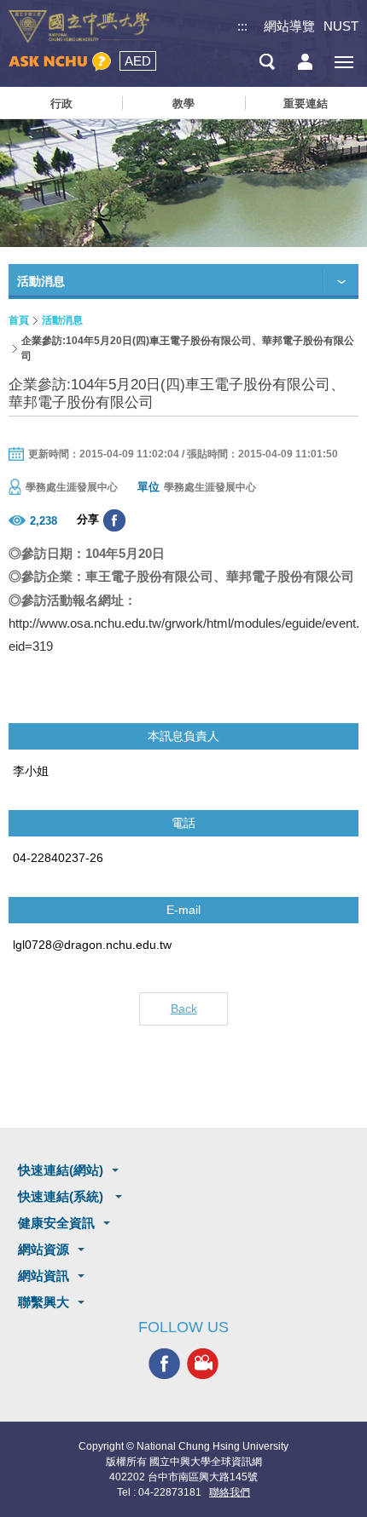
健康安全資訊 (56, 1222)
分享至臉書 (114, 520)
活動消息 (62, 320)
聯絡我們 (229, 1492)
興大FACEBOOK (164, 1363)
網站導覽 (289, 26)
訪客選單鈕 (305, 62)
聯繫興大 (43, 1302)
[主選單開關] (343, 62)
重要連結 (305, 103)
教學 (183, 103)
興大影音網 (202, 1363)
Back (184, 1008)
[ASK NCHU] (60, 62)
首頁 (19, 320)
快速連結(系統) (62, 1196)
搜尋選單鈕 (267, 62)
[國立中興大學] (79, 26)
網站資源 (43, 1249)
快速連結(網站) (60, 1170)
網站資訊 (43, 1275)
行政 (61, 103)
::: (242, 26)
